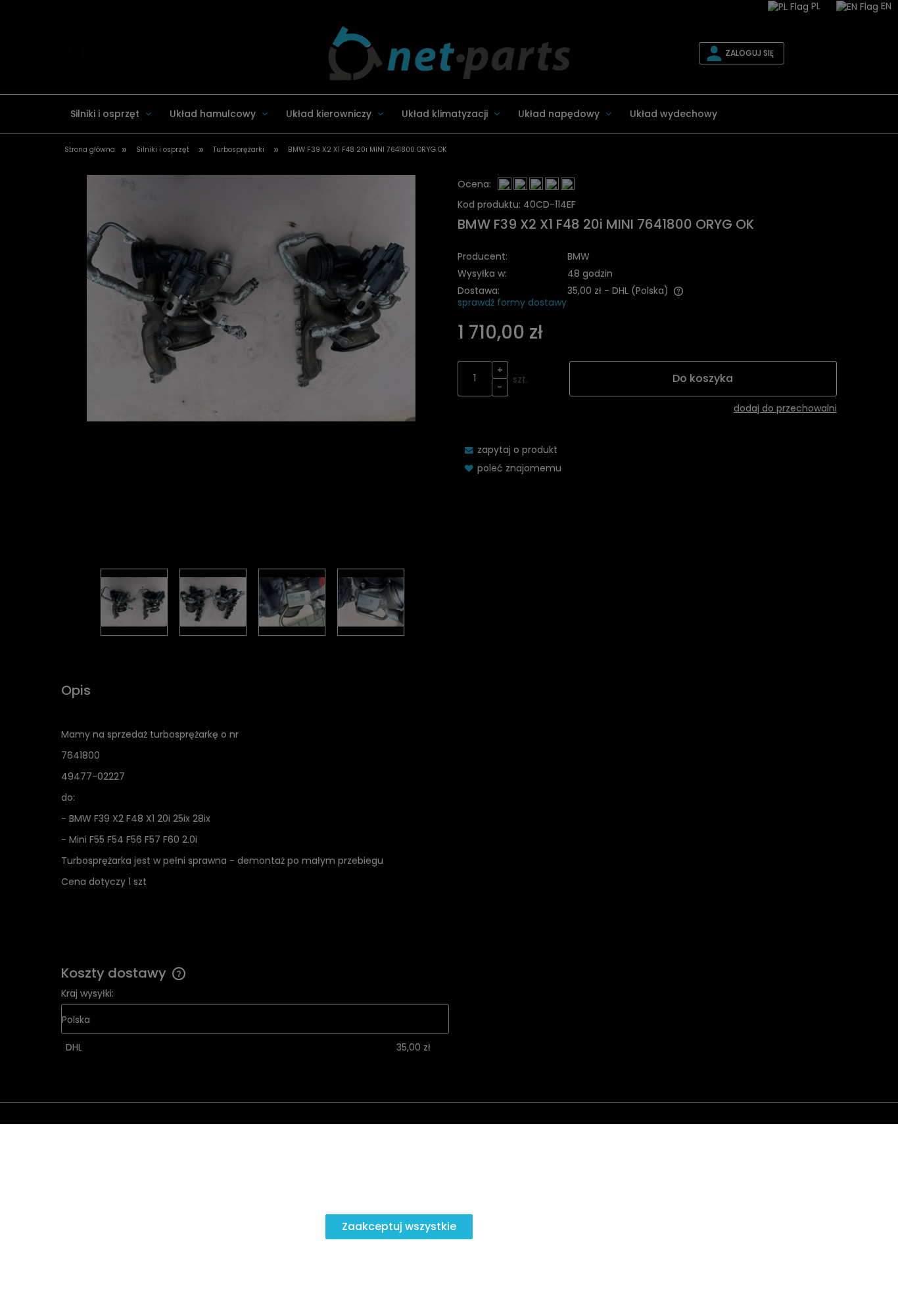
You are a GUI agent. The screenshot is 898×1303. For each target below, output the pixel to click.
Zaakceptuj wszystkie (399, 1226)
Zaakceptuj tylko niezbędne (111, 1226)
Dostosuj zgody (263, 1226)
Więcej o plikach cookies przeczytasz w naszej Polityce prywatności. (176, 1197)
